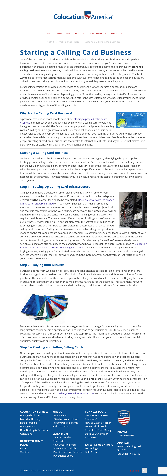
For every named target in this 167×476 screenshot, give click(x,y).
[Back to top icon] (144, 470)
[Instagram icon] (138, 470)
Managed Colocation (31, 415)
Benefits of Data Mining (98, 430)
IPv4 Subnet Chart (63, 455)
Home (50, 41)
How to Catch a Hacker (98, 422)
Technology (91, 448)
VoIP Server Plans (69, 41)
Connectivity (60, 415)
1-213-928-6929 (125, 435)
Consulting (26, 433)
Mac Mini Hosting (30, 419)
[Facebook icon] (131, 470)
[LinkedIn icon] (136, 470)
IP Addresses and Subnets (67, 452)
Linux (23, 448)
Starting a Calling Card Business (102, 41)
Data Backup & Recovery (34, 430)
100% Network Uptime (65, 419)
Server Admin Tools (96, 426)
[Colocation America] (83, 15)
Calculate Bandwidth (64, 448)
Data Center (92, 452)
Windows (25, 452)
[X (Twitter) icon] (133, 470)
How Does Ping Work (64, 444)
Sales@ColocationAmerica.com (76, 393)
